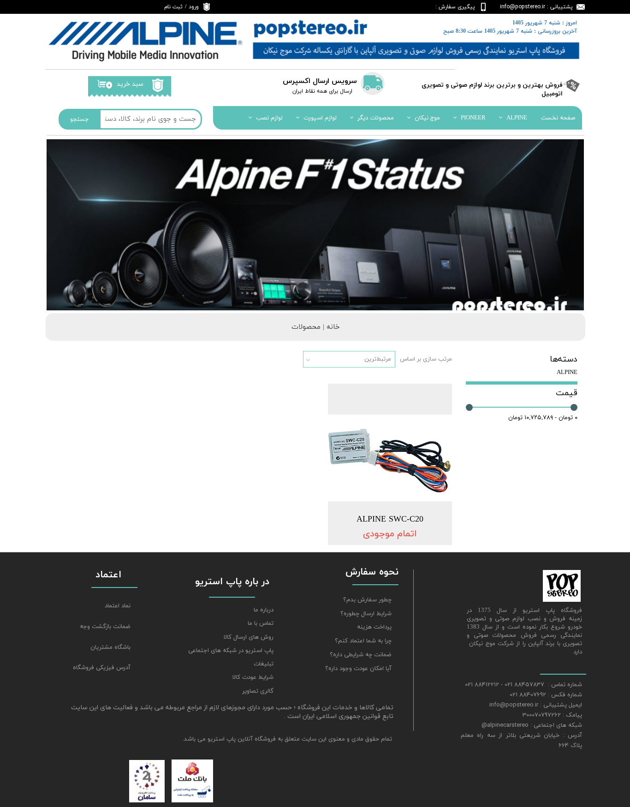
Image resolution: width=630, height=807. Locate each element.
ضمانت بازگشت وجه (105, 627)
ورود (194, 7)
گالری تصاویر (257, 691)
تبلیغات (263, 664)
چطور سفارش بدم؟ (367, 600)
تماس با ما (260, 623)
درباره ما (263, 610)
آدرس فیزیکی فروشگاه (102, 668)
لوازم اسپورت (320, 118)
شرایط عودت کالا (252, 677)
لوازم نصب (269, 118)
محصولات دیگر (375, 118)
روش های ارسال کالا (248, 637)
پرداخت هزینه (374, 627)
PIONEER (473, 118)
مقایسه (427, 397)
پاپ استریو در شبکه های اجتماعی (230, 651)
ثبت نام (173, 7)
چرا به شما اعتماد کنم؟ (363, 641)
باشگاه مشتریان (110, 647)
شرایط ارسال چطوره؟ (366, 614)
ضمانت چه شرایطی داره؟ (361, 655)
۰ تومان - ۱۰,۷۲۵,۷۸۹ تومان (542, 418)
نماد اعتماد (118, 606)
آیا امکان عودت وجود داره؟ (358, 669)
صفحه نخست (558, 118)
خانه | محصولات (315, 327)
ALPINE (516, 118)
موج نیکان (427, 118)
